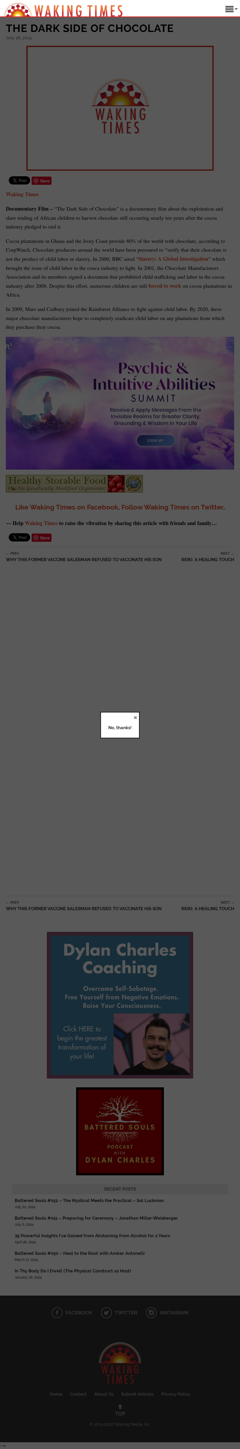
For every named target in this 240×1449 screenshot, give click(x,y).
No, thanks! (120, 727)
